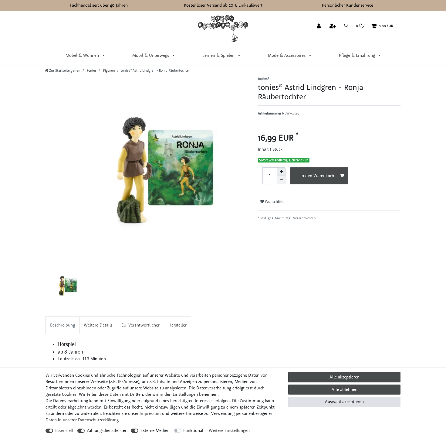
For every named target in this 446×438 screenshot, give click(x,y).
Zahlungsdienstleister (107, 430)
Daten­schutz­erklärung (98, 420)
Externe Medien (155, 430)
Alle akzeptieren (344, 377)
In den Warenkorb (317, 175)
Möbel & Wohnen (83, 55)
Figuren (108, 70)
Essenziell (64, 430)
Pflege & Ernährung (357, 55)
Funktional (193, 430)
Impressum (150, 413)
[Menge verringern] (281, 180)
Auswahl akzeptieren (344, 401)
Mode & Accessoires (287, 55)
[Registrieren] (333, 26)
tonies (91, 70)
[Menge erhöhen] (281, 171)
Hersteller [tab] (177, 325)
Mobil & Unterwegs (151, 55)
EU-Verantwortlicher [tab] (140, 325)
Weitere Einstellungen (229, 430)
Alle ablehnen (344, 389)
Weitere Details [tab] (98, 325)
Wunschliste (274, 201)
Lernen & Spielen (219, 55)
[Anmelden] (319, 26)
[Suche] (346, 26)
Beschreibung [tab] (62, 325)
